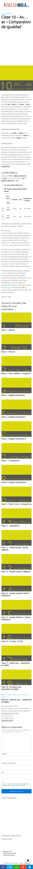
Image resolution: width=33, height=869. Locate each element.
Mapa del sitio (7, 851)
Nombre (4, 754)
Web (2, 772)
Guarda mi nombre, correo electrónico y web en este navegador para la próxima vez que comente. (16, 784)
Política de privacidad (9, 853)
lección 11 (8, 287)
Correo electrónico (8, 763)
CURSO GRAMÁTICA (6, 13)
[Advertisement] (16, 48)
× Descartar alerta (7, 719)
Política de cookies (9, 855)
